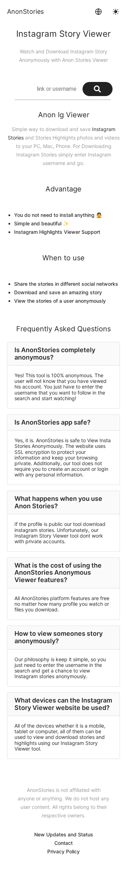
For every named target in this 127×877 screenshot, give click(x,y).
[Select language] (98, 12)
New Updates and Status (63, 834)
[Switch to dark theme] (115, 11)
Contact (63, 843)
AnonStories (25, 11)
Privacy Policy (63, 851)
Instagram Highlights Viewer (47, 232)
